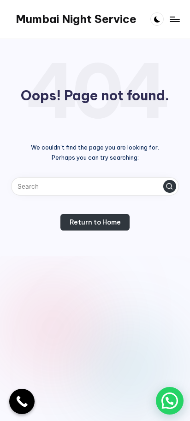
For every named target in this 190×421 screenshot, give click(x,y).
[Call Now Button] (22, 401)
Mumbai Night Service (76, 19)
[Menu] (174, 19)
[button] (169, 186)
